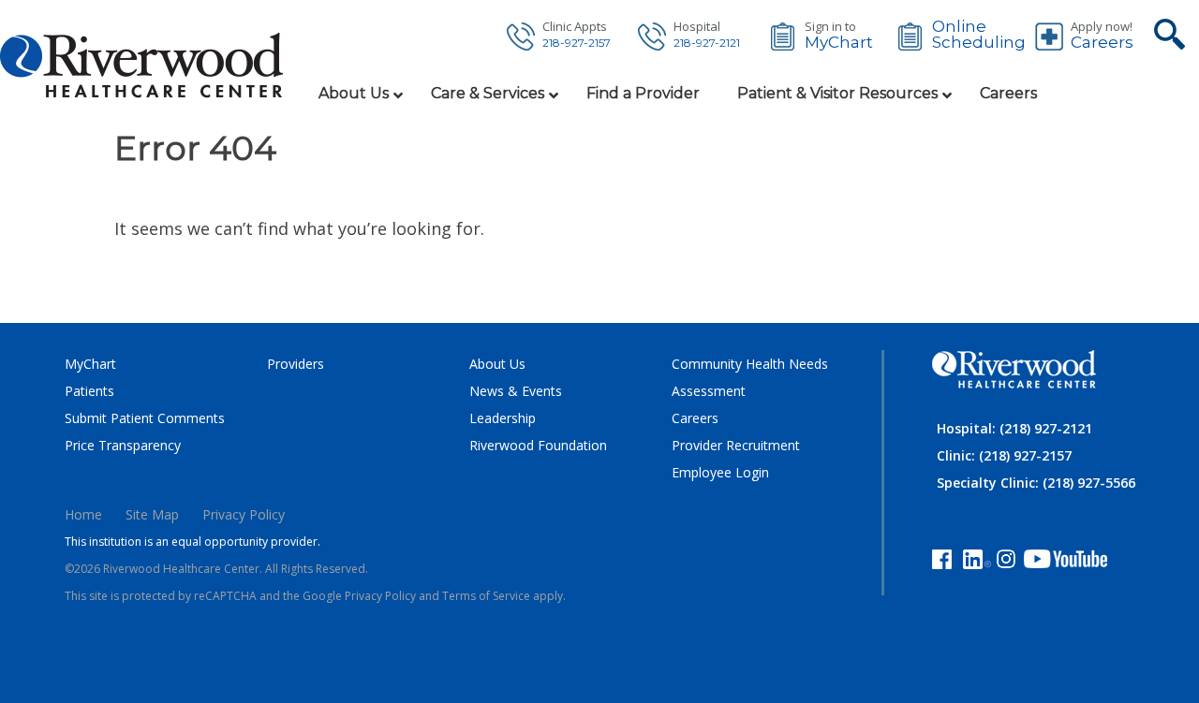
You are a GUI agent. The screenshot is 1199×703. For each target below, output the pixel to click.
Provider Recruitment (736, 445)
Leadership (502, 418)
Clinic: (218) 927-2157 (1004, 455)
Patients (89, 391)
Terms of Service (486, 596)
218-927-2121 (707, 43)
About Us (497, 364)
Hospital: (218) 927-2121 (1014, 428)
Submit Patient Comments (145, 418)
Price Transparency (123, 445)
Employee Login (720, 472)
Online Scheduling (979, 35)
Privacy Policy (243, 514)
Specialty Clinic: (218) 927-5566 (1036, 482)
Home (83, 514)
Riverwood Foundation (538, 445)
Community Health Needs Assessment (750, 377)
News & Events (515, 391)
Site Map (152, 514)
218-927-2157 (576, 43)
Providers (295, 364)
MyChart (839, 43)
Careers (1102, 43)
